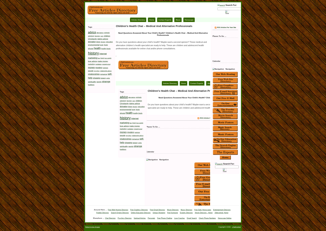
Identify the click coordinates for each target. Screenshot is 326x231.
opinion (105, 68)
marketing (91, 64)
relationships (94, 74)
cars (101, 36)
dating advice (102, 39)
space (103, 78)
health (97, 48)
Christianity (92, 39)
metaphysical (106, 64)
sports (99, 82)
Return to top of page (92, 227)
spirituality (92, 82)
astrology (91, 36)
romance (103, 74)
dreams (103, 42)
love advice (92, 61)
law (99, 58)
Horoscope (189, 20)
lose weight (107, 58)
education (109, 42)
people (90, 71)
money (91, 67)
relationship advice (106, 71)
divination (92, 42)
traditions (91, 85)
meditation (98, 64)
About (178, 20)
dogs (98, 42)
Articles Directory (138, 20)
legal (102, 58)
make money (103, 61)
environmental (93, 45)
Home (151, 20)
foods (106, 45)
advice (92, 32)
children (107, 36)
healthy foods (106, 49)
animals (107, 33)
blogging (97, 36)
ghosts (90, 48)
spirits (108, 78)
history (93, 53)
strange (106, 81)
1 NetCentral (112, 9)
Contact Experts (164, 20)
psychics (97, 71)
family (102, 45)
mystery (98, 67)
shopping (96, 78)
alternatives (100, 32)
